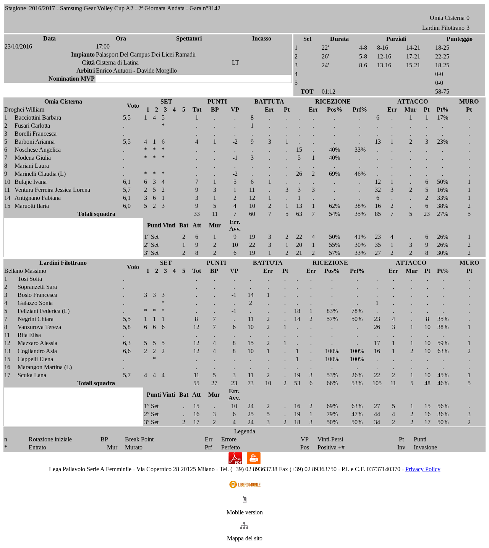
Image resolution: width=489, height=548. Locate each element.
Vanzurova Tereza (39, 327)
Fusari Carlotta (32, 125)
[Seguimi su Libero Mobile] (244, 488)
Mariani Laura (32, 165)
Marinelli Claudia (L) (40, 173)
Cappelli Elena (35, 359)
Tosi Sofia (30, 279)
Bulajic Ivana (31, 181)
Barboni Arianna (35, 141)
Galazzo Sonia (35, 303)
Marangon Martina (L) (45, 367)
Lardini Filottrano (443, 27)
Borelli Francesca (36, 133)
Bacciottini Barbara (38, 117)
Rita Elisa (29, 335)
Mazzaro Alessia (37, 343)
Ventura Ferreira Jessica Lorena (52, 189)
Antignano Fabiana (38, 198)
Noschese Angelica (38, 149)
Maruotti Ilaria (32, 206)
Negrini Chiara (35, 319)
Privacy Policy (422, 469)
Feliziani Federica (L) (44, 311)
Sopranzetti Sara (37, 287)
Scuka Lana (32, 375)
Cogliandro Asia (37, 351)
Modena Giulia (33, 157)
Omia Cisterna (447, 18)
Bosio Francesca (37, 295)
